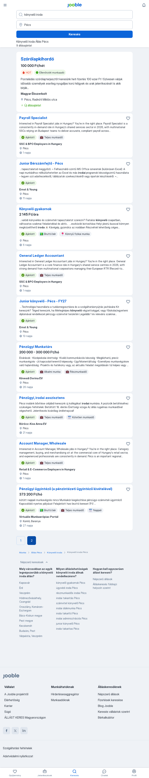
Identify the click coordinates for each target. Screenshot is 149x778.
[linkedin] (24, 730)
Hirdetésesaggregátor (65, 694)
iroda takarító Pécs (67, 613)
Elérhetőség (12, 700)
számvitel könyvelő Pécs (70, 603)
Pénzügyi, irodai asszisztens (42, 398)
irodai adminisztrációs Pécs (71, 618)
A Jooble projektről (16, 694)
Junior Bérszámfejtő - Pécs (41, 163)
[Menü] (5, 5)
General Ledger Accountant (41, 256)
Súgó (7, 711)
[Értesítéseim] (144, 5)
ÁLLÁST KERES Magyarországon (25, 717)
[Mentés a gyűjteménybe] (128, 118)
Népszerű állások (102, 579)
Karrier (8, 706)
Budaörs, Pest (27, 630)
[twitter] (15, 730)
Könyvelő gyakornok (35, 209)
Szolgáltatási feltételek (17, 748)
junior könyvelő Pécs (68, 623)
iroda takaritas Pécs (67, 628)
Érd (21, 587)
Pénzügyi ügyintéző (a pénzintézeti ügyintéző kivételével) (65, 489)
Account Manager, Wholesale (42, 443)
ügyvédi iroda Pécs (67, 587)
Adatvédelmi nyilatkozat (18, 756)
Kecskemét (25, 625)
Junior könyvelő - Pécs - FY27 (43, 301)
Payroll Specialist (33, 118)
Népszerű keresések (31, 562)
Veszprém (24, 592)
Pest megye (26, 620)
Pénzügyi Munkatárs (35, 347)
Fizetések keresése (110, 700)
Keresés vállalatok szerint (114, 711)
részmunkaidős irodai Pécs (71, 592)
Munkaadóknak (60, 700)
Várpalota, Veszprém (30, 635)
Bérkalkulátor (106, 717)
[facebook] (6, 730)
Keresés (74, 34)
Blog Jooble (105, 706)
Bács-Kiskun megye (30, 615)
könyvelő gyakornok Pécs (70, 582)
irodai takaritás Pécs (68, 598)
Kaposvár (24, 582)
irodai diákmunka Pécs (69, 608)
